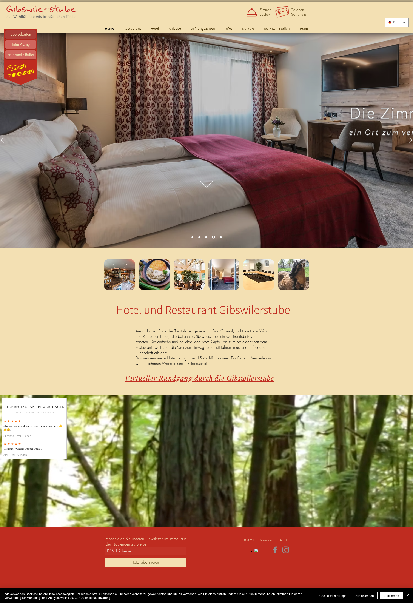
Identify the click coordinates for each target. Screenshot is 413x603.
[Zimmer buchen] (253, 12)
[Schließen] (407, 596)
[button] (228, 28)
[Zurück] (2, 140)
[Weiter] (410, 140)
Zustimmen (391, 596)
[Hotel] (207, 237)
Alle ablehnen (364, 596)
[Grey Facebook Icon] (275, 549)
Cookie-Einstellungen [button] (333, 596)
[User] (10, 68)
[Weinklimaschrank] (221, 237)
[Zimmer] (214, 237)
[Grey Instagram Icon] (285, 549)
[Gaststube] (192, 237)
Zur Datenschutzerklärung (92, 597)
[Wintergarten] (200, 237)
